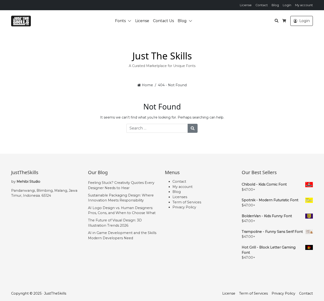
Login (287, 5)
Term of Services (186, 202)
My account (304, 5)
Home (147, 85)
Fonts (120, 21)
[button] (130, 21)
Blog (275, 5)
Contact (261, 5)
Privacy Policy (184, 207)
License (246, 5)
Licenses (179, 197)
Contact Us (163, 21)
